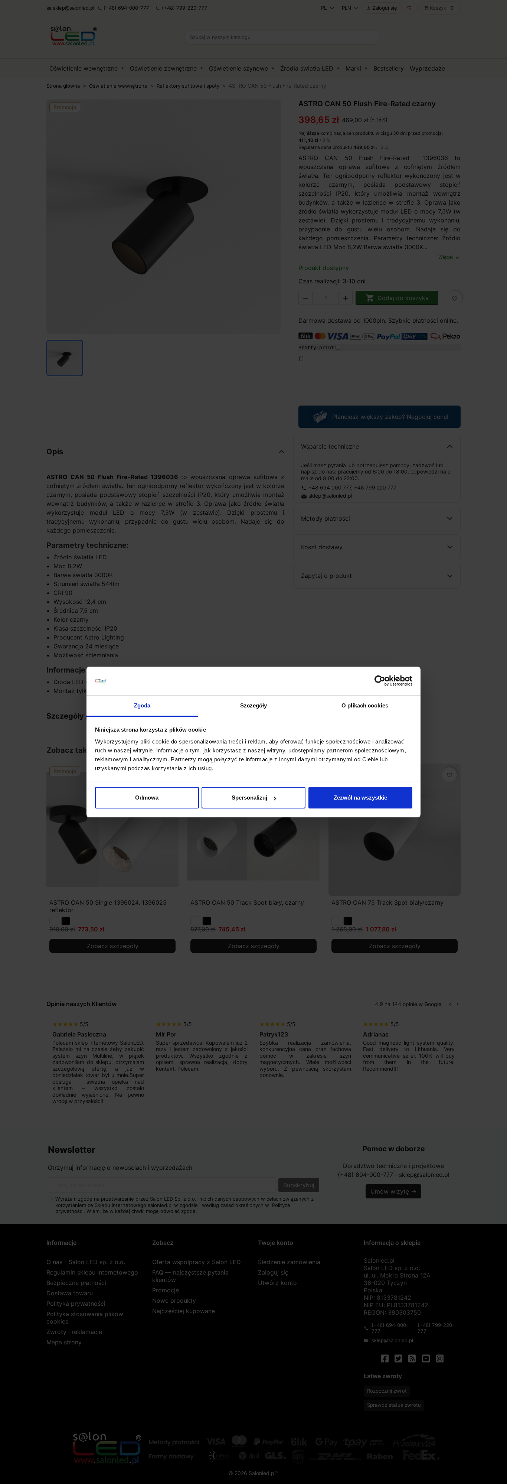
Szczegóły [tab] (253, 705)
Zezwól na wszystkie (360, 797)
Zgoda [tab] (142, 705)
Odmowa (146, 797)
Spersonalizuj (249, 797)
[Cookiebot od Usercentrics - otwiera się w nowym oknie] (379, 681)
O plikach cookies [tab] (364, 705)
